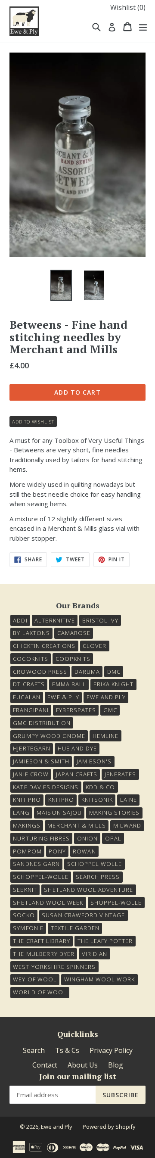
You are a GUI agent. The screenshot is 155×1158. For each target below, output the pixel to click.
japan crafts (76, 774)
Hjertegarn (31, 748)
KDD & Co (100, 787)
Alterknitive (54, 620)
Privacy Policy (111, 1050)
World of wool (40, 992)
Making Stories (114, 812)
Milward (127, 825)
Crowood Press (40, 672)
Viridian (94, 954)
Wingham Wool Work (99, 979)
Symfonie (28, 928)
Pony (57, 851)
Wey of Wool (34, 979)
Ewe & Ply (63, 697)
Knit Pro (26, 799)
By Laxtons (31, 633)
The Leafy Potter (105, 941)
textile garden (75, 928)
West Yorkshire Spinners (54, 967)
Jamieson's (94, 761)
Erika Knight (113, 684)
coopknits (73, 659)
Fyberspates (76, 710)
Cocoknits (30, 659)
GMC (110, 710)
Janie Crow (30, 774)
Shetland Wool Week (48, 902)
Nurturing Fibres (41, 838)
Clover (94, 646)
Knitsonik (97, 799)
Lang (21, 812)
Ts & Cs (67, 1050)
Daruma (87, 672)
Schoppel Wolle (94, 864)
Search (34, 1050)
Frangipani (30, 710)
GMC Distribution (42, 723)
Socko (23, 915)
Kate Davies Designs (45, 787)
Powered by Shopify (109, 1126)
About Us (83, 1065)
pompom (27, 851)
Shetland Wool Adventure (88, 889)
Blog (115, 1065)
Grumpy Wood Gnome (49, 736)
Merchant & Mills (76, 825)
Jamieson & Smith (41, 761)
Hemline (105, 736)
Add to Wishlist (33, 421)
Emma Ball (69, 684)
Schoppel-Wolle (40, 877)
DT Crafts (28, 684)
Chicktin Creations (44, 646)
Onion (87, 838)
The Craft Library (41, 941)
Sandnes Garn (36, 864)
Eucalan (26, 697)
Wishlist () (128, 7)
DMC (114, 672)
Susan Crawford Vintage (83, 915)
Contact (44, 1065)
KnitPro (61, 799)
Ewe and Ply (56, 1126)
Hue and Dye (77, 748)
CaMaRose (73, 633)
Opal (113, 838)
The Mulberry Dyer (43, 954)
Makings (26, 825)
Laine (128, 799)
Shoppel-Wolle (116, 902)
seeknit (25, 889)
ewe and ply (106, 697)
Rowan (84, 851)
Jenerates (120, 774)
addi (20, 620)
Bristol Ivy (100, 620)
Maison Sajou (59, 812)
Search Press (98, 877)
